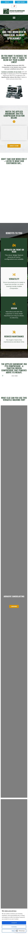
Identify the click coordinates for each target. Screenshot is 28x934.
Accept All (14, 922)
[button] (14, 18)
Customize (14, 926)
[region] (14, 921)
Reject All (14, 930)
